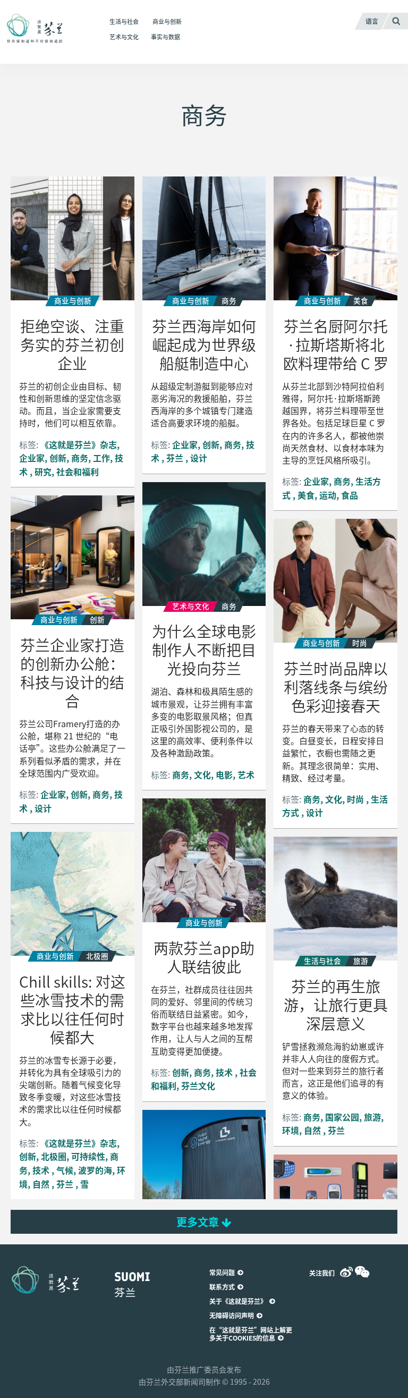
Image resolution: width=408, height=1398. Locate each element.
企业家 (32, 457)
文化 (202, 774)
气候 (64, 1170)
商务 (79, 457)
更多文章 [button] (199, 1221)
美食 (306, 495)
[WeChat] (362, 1272)
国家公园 (342, 1116)
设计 (198, 457)
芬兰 (175, 457)
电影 (224, 774)
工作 (101, 457)
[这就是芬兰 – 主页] (46, 28)
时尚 (356, 799)
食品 (349, 495)
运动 (327, 495)
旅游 (372, 1116)
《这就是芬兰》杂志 (78, 444)
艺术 (245, 774)
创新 (57, 457)
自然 (42, 1183)
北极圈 (53, 1156)
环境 (290, 1130)
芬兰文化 (198, 1085)
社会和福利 (77, 471)
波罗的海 (95, 1170)
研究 (43, 471)
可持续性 (88, 1156)
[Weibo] (346, 1272)
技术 (225, 1072)
